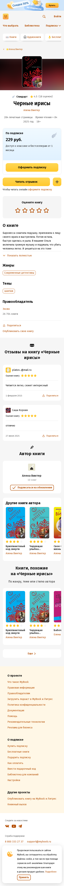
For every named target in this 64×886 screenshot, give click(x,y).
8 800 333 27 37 (14, 841)
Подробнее (51, 872)
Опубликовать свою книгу (18, 331)
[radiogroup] (32, 210)
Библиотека (32, 25)
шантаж (8, 290)
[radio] (18, 210)
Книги (12, 37)
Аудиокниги (34, 37)
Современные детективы (19, 272)
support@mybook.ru (39, 841)
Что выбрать (10, 25)
